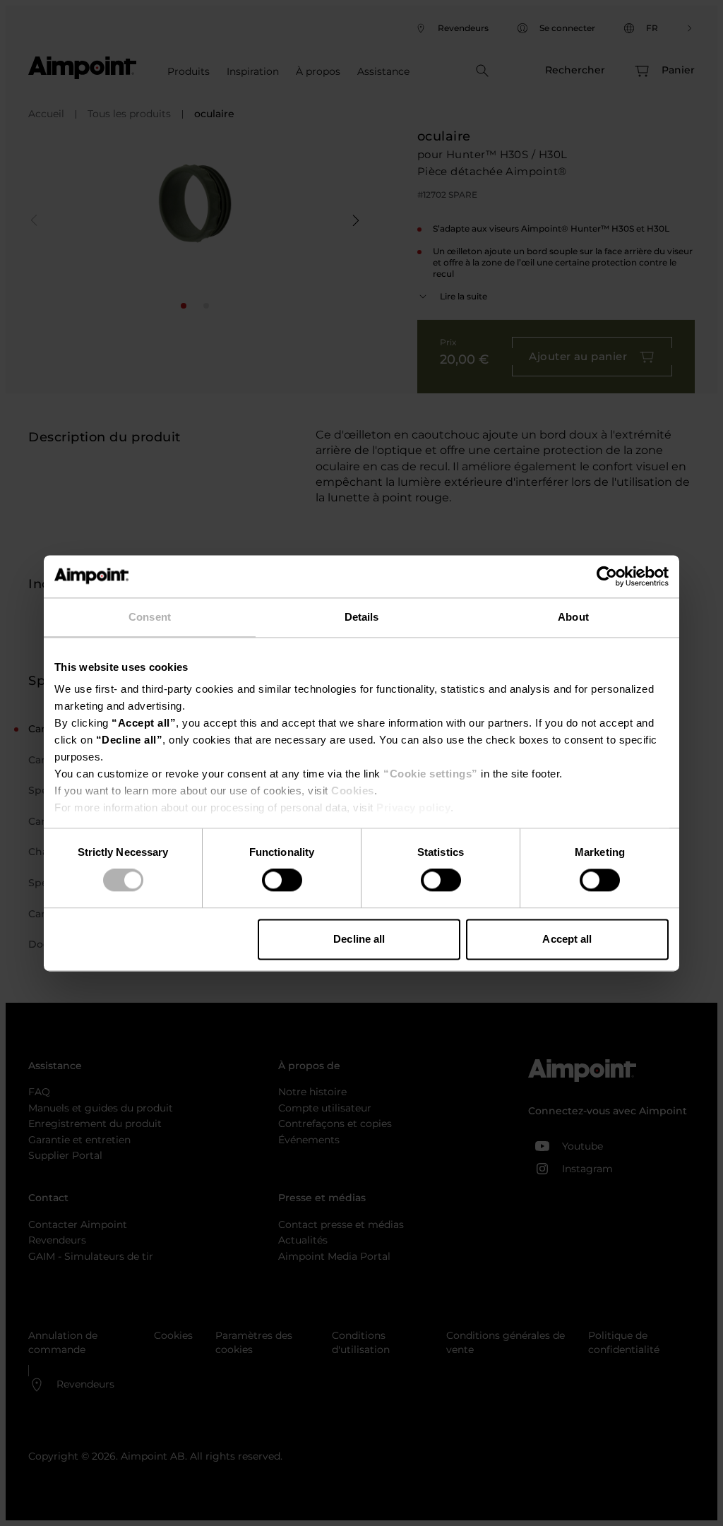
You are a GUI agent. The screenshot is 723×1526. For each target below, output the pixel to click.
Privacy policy (413, 807)
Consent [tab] (150, 617)
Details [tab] (362, 617)
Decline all (359, 939)
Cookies (352, 791)
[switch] (282, 880)
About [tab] (573, 617)
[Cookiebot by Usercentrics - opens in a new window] (607, 576)
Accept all (567, 939)
